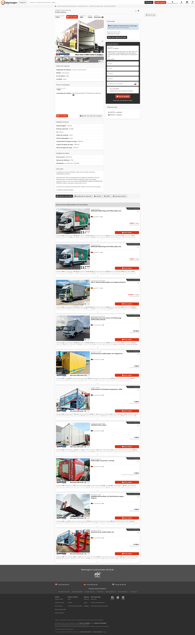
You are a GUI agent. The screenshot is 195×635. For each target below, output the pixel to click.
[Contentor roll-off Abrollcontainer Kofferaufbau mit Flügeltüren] (73, 364)
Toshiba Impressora (110, 591)
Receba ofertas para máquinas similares (121, 91)
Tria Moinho (100, 591)
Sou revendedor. (115, 89)
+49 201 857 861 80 (63, 584)
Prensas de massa (89, 591)
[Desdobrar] (97, 240)
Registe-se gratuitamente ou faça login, (125, 26)
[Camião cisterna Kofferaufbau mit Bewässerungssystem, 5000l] (73, 399)
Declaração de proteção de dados (123, 100)
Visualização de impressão (84, 196)
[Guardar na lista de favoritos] (136, 11)
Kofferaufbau (65, 73)
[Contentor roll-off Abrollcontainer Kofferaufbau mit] (73, 542)
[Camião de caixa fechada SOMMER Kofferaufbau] (73, 435)
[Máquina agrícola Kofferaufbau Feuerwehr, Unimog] (73, 471)
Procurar (149, 2)
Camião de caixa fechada (79, 70)
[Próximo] (102, 41)
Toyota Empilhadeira (77, 591)
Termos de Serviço (97, 631)
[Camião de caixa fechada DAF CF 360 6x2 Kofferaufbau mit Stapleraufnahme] (73, 292)
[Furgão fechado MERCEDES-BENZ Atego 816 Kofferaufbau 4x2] (73, 221)
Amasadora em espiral (64, 591)
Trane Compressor (123, 591)
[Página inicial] (55, 6)
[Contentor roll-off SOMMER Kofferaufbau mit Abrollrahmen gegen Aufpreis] (73, 506)
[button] (192, 2)
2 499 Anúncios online (113, 34)
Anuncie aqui (151, 15)
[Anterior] (56, 41)
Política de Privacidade (86, 631)
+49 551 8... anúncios (116, 112)
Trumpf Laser (133, 591)
